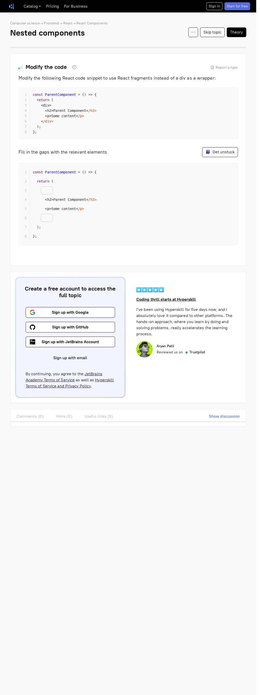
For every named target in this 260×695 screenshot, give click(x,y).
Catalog (31, 6)
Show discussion (224, 416)
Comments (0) (30, 416)
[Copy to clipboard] (229, 96)
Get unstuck (223, 151)
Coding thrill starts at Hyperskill (166, 299)
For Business (76, 6)
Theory (236, 32)
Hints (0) (64, 416)
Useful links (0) (99, 416)
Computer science (25, 23)
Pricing (52, 6)
